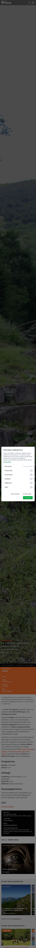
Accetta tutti (27, 497)
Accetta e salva (27, 494)
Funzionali (8, 470)
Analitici (8, 479)
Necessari (8, 466)
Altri (6, 487)
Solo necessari (15, 494)
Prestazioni (9, 475)
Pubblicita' (8, 483)
